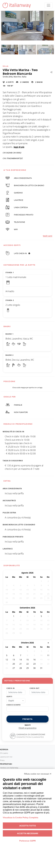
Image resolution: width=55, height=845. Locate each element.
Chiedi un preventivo (27, 728)
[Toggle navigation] (48, 5)
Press (2, 760)
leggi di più (19, 147)
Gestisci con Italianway (9, 767)
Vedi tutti (47, 236)
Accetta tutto (27, 826)
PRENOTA (27, 719)
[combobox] (15, 700)
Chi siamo (4, 753)
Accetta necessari (27, 833)
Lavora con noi (6, 756)
